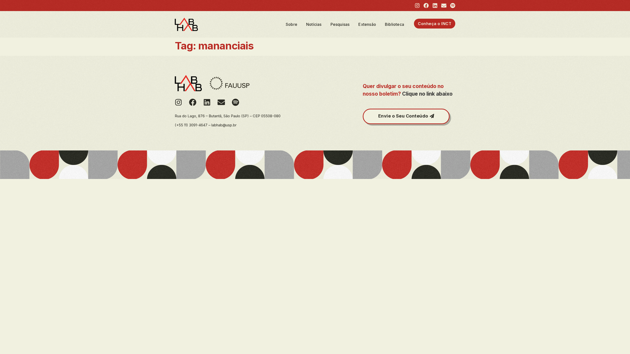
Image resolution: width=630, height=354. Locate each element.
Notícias (314, 24)
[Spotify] (452, 5)
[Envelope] (443, 5)
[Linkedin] (435, 5)
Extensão (367, 24)
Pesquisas (340, 24)
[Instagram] (417, 5)
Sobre (291, 24)
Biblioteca (394, 24)
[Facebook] (426, 5)
